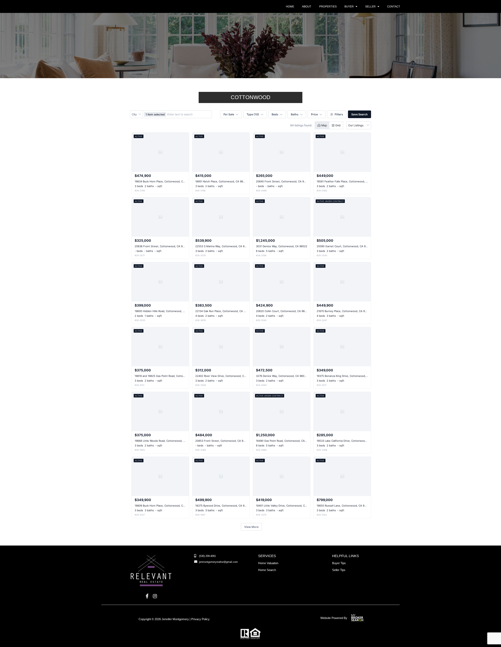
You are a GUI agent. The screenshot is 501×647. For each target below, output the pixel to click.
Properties (328, 6)
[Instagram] (155, 596)
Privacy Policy (200, 619)
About (306, 6)
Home (290, 6)
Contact (393, 6)
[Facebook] (147, 596)
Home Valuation (268, 563)
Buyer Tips (339, 563)
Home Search (267, 570)
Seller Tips (338, 570)
